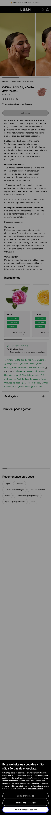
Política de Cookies (35, 789)
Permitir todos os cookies (25, 809)
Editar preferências (25, 796)
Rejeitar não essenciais (26, 802)
